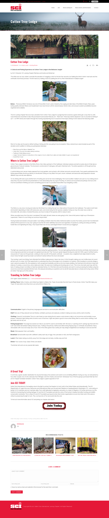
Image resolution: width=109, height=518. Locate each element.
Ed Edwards (15, 65)
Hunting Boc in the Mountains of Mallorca (22, 455)
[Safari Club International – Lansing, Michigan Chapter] (16, 506)
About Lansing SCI (67, 7)
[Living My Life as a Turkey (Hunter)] (44, 446)
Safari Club (42, 418)
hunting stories (36, 418)
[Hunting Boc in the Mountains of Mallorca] (22, 446)
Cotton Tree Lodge (15, 418)
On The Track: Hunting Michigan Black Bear (87, 455)
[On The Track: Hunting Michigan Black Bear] (87, 446)
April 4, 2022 (25, 65)
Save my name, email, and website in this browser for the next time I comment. (35, 487)
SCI (46, 418)
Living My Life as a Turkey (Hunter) (44, 455)
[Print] (87, 65)
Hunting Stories (34, 65)
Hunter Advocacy (24, 418)
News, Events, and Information (83, 7)
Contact (96, 7)
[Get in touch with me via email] (18, 426)
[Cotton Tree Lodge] (54, 47)
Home (52, 7)
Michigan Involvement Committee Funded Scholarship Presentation (65, 455)
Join (59, 7)
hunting (30, 418)
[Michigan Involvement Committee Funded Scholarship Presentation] (65, 446)
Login (86, 1)
